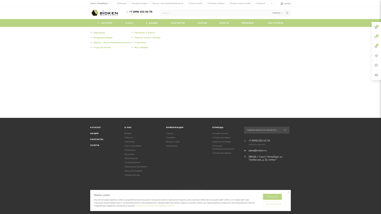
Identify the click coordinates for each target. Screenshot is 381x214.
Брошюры (129, 154)
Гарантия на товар (221, 141)
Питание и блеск (144, 32)
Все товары (141, 47)
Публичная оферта (221, 153)
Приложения (131, 158)
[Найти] (287, 13)
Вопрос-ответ (173, 141)
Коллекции (171, 146)
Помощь (217, 127)
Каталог (95, 127)
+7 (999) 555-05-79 (140, 11)
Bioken (127, 133)
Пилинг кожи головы (147, 37)
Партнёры (129, 141)
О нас (128, 127)
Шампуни (99, 32)
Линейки (170, 137)
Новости (128, 137)
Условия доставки (221, 137)
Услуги (94, 145)
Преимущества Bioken (135, 166)
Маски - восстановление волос (112, 42)
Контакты (96, 139)
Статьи (169, 133)
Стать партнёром (133, 146)
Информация (175, 127)
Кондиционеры (103, 37)
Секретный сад (132, 175)
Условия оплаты (220, 133)
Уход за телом (102, 47)
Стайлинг (140, 42)
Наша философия (133, 171)
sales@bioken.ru (258, 150)
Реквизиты (129, 150)
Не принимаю (274, 204)
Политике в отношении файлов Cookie (154, 205)
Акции (94, 133)
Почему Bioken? (132, 162)
